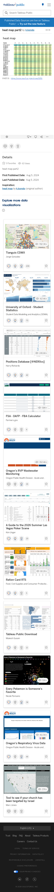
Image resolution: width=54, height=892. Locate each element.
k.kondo (29, 30)
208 (27, 266)
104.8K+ (43, 626)
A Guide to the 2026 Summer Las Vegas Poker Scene (26, 527)
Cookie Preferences (27, 866)
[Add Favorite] (46, 266)
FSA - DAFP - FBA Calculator (23, 416)
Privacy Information (20, 854)
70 (27, 321)
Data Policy (38, 854)
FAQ (21, 836)
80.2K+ (43, 571)
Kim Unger (11, 532)
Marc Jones (11, 805)
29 (27, 539)
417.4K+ (43, 298)
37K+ (44, 789)
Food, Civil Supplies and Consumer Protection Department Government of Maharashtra (27, 584)
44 (27, 757)
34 (27, 702)
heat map (7, 188)
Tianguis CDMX (15, 252)
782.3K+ (43, 244)
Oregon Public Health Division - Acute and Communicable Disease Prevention (24, 478)
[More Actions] (48, 30)
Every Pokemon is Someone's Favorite (24, 690)
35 (27, 484)
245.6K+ (43, 353)
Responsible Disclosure (21, 860)
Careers (21, 841)
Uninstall (40, 860)
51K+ (44, 680)
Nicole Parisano (13, 696)
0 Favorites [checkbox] (11, 163)
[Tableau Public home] (13, 5)
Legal (17, 848)
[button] (19, 879)
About (27, 836)
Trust (7, 836)
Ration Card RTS (16, 579)
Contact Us (32, 841)
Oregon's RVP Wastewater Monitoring (22, 472)
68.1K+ (44, 517)
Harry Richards (13, 366)
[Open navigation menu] (49, 5)
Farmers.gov (12, 420)
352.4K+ (43, 462)
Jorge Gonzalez (13, 257)
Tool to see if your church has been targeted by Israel (24, 799)
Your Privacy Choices (29, 872)
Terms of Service (30, 848)
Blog (15, 836)
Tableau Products (41, 836)
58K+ (44, 407)
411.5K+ (43, 735)
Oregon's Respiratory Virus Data (25, 743)
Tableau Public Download (21, 634)
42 (27, 375)
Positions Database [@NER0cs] (25, 361)
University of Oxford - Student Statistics (24, 309)
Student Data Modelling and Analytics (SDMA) (27, 314)
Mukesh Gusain (13, 638)
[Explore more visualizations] (42, 4)
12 (27, 648)
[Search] (6, 13)
